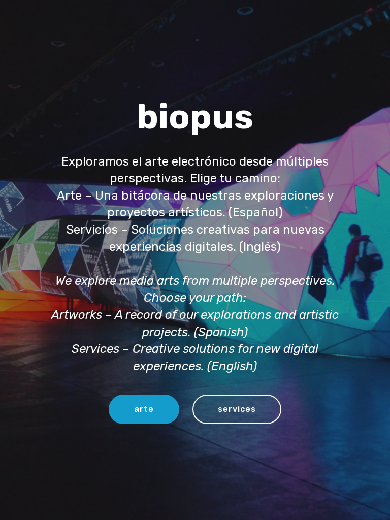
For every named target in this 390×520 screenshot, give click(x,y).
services (237, 409)
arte (144, 409)
